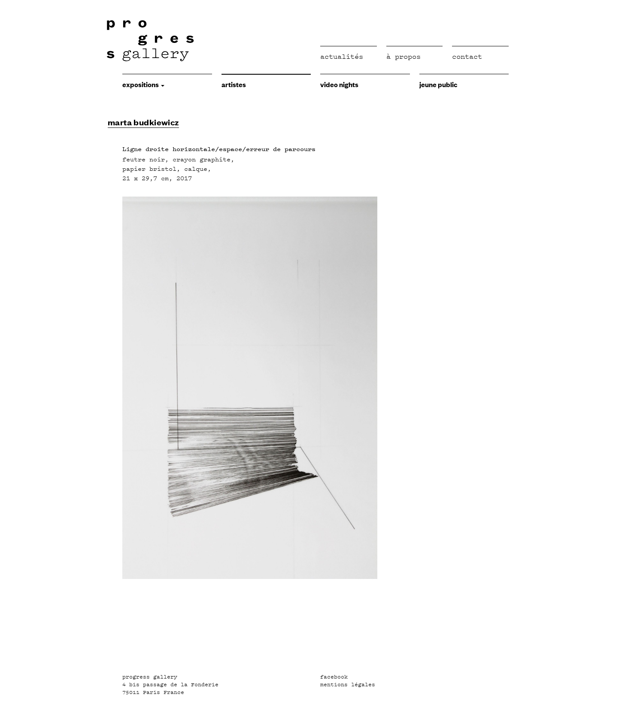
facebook (334, 677)
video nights (339, 84)
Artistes (233, 84)
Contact (467, 56)
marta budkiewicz (143, 121)
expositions (141, 84)
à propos (403, 56)
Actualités (341, 56)
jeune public (438, 84)
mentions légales (347, 684)
